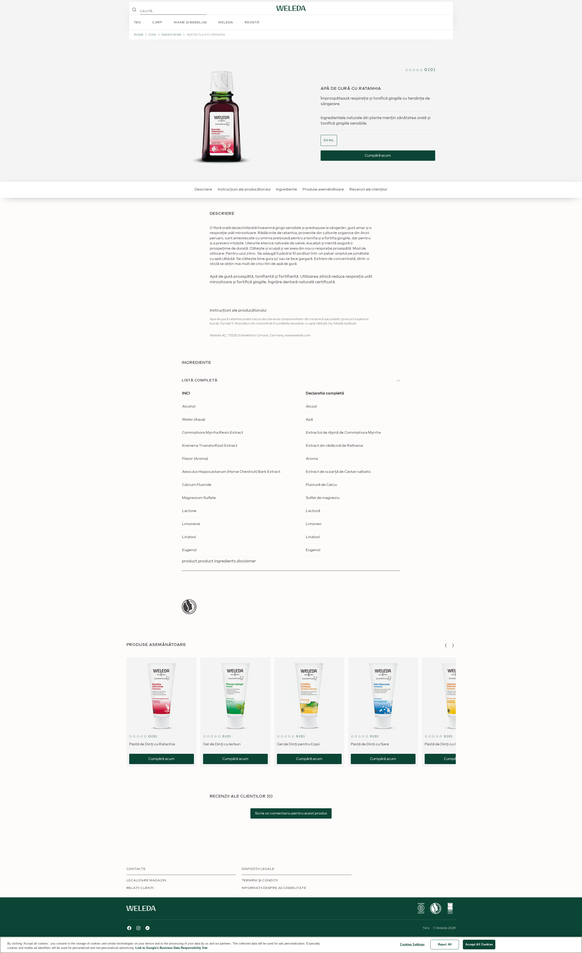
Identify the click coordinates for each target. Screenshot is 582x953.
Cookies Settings (412, 944)
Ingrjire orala (171, 34)
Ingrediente (286, 189)
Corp (152, 34)
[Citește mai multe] (189, 606)
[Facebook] (129, 928)
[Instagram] (138, 928)
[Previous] (445, 645)
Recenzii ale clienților (368, 189)
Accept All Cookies (479, 944)
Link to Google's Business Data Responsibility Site (171, 948)
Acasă (138, 34)
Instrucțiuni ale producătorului (244, 189)
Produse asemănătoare (323, 189)
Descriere (203, 189)
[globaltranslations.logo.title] (291, 8)
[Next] (453, 645)
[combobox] (329, 140)
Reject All (445, 944)
